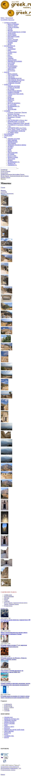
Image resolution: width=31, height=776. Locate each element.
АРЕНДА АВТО (9, 726)
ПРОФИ (6, 598)
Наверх (3, 774)
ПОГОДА (7, 728)
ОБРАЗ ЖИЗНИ (9, 731)
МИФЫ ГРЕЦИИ (9, 722)
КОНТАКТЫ (8, 706)
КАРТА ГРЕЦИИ (9, 723)
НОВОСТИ (4, 608)
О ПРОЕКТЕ (8, 704)
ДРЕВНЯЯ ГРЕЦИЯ (10, 720)
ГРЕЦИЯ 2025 (8, 717)
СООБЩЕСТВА (9, 736)
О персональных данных (8, 770)
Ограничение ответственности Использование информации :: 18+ (11, 767)
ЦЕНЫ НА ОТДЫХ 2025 (11, 719)
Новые (6, 599)
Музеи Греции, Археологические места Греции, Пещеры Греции (15, 603)
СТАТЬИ (6, 710)
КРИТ (6, 725)
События (6, 601)
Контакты (11, 19)
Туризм (3, 187)
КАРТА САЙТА (9, 707)
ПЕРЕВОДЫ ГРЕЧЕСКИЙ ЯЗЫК (14, 729)
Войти (2, 18)
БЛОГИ (6, 737)
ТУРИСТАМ (8, 595)
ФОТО (6, 734)
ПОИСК (6, 709)
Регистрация (9, 18)
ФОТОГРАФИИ (9, 596)
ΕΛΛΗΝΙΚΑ (4, 19)
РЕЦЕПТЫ (7, 733)
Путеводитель (8, 606)
